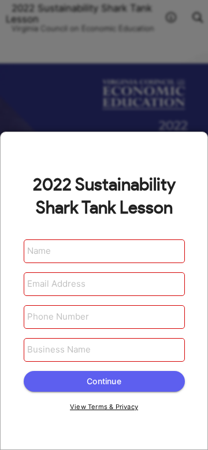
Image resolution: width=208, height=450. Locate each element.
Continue (104, 381)
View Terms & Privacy (104, 407)
